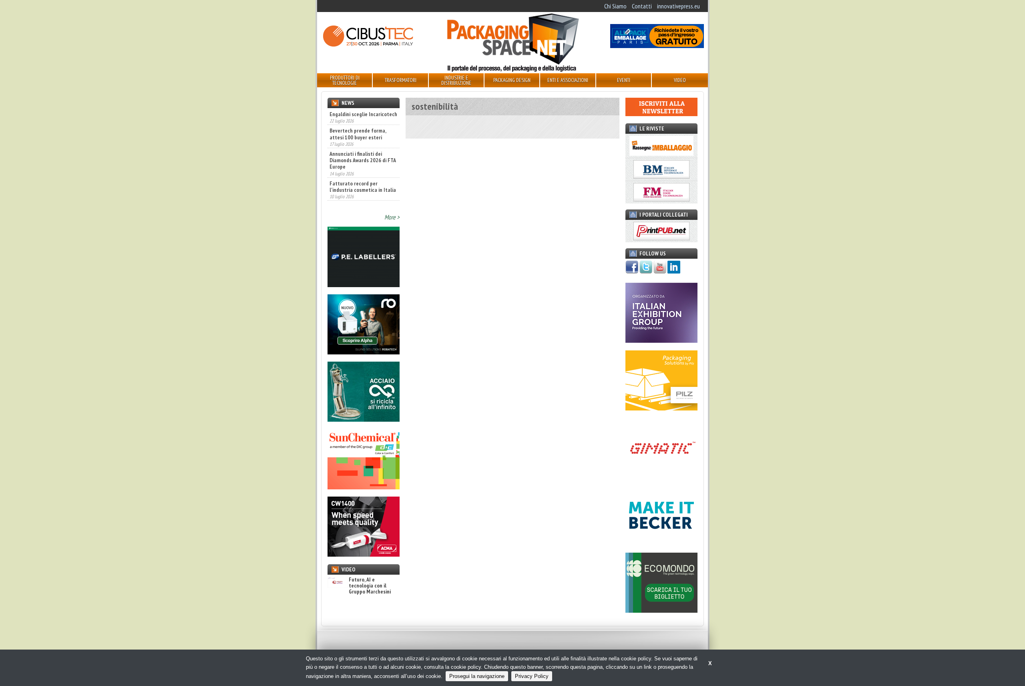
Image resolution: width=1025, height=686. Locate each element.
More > (392, 217)
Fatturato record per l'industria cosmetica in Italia (363, 169)
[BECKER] (661, 543)
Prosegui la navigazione (476, 676)
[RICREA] (364, 419)
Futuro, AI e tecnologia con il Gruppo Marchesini (370, 586)
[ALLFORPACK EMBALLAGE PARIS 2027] (657, 46)
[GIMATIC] (661, 475)
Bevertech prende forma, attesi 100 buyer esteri (358, 116)
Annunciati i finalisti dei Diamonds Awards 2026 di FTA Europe (363, 143)
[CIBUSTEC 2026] (368, 46)
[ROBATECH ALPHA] (364, 352)
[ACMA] (364, 554)
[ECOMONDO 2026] (661, 610)
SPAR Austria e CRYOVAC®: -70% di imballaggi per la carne (359, 195)
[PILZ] (661, 408)
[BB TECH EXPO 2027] (661, 340)
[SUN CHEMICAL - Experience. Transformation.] (364, 487)
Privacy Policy (532, 676)
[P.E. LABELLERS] (364, 285)
